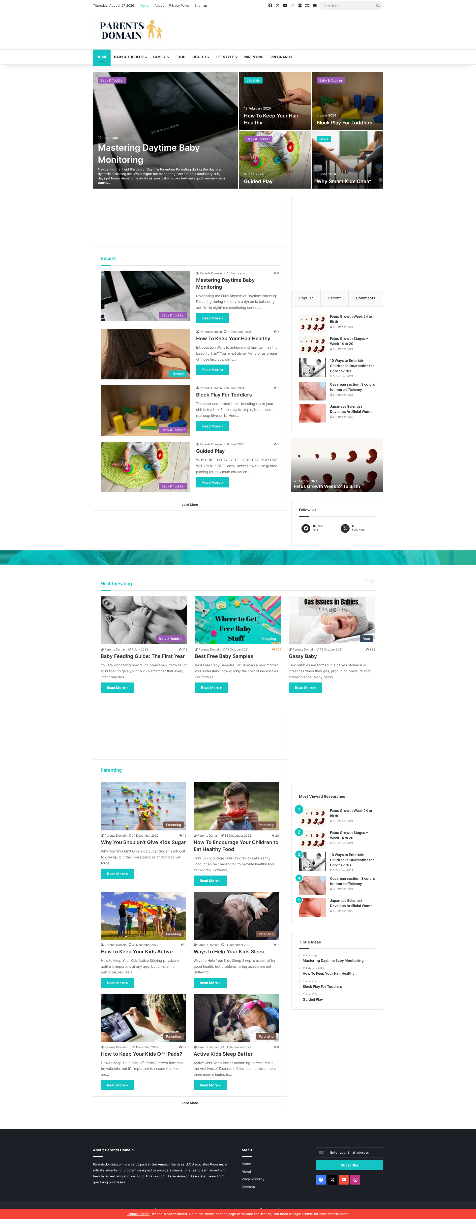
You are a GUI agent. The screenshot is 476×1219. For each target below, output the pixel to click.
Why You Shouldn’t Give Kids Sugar (143, 842)
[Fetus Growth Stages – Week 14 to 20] (312, 345)
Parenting (254, 57)
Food (180, 57)
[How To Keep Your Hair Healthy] (275, 101)
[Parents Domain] (130, 30)
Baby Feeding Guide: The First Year (143, 656)
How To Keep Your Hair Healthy (233, 338)
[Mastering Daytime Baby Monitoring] (165, 130)
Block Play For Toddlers (344, 123)
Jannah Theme (138, 1214)
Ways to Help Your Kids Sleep (229, 952)
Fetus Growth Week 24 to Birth (327, 486)
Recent (334, 298)
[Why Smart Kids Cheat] (347, 160)
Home (144, 5)
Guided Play (258, 181)
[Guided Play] (275, 160)
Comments (365, 298)
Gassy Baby (303, 656)
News (323, 139)
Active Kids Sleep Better (223, 1054)
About (159, 5)
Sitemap (201, 5)
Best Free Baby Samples (224, 656)
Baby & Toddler (129, 57)
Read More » (212, 318)
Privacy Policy (179, 5)
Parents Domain (211, 273)
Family (159, 57)
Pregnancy (281, 57)
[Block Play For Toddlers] (347, 101)
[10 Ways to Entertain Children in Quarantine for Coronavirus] (312, 367)
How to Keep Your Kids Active (137, 952)
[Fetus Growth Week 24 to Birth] (312, 323)
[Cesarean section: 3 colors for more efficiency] (312, 391)
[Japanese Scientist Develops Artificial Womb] (312, 413)
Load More (190, 505)
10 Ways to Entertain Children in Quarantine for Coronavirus (352, 365)
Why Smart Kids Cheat (344, 181)
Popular (306, 298)
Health (199, 57)
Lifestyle (225, 57)
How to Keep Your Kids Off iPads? (141, 1054)
